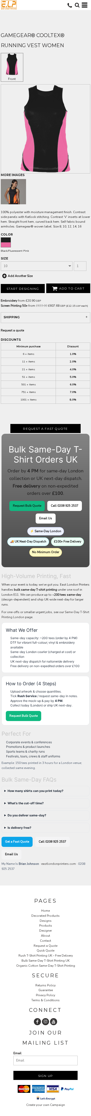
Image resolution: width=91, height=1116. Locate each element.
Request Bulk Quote (27, 506)
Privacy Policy (45, 995)
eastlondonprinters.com (58, 864)
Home (45, 911)
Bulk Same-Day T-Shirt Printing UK (45, 961)
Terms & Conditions (45, 1000)
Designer (45, 931)
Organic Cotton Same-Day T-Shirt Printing (45, 966)
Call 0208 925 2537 (64, 506)
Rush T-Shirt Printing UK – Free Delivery (45, 956)
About (45, 936)
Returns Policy (45, 985)
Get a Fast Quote (17, 842)
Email (17, 1053)
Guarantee (45, 990)
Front (12, 79)
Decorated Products (45, 916)
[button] (77, 5)
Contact (45, 941)
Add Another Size (20, 276)
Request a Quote (45, 946)
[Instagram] (45, 1021)
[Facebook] (37, 1021)
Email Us (45, 518)
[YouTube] (53, 1021)
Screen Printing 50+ (14, 306)
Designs (46, 921)
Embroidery (9, 301)
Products (45, 926)
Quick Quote (45, 951)
